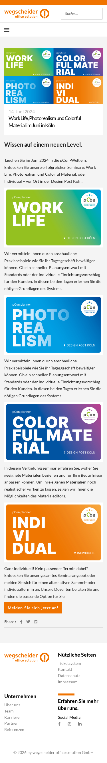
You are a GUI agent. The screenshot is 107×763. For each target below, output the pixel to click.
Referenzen (14, 729)
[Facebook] (21, 621)
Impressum (68, 681)
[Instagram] (69, 724)
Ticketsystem (69, 663)
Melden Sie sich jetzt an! (33, 607)
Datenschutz (69, 675)
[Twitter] (28, 621)
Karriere (11, 717)
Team (9, 711)
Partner (11, 723)
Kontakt (65, 669)
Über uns (12, 704)
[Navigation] (6, 30)
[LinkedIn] (35, 621)
